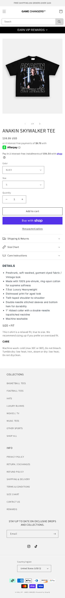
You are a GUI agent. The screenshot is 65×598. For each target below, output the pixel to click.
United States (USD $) (31, 568)
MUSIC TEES (13, 420)
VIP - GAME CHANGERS (27, 592)
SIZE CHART (13, 494)
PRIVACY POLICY (15, 456)
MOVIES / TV (13, 413)
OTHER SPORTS (14, 428)
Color (5, 163)
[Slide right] (40, 123)
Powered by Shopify (43, 592)
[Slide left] (25, 123)
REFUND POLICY (15, 471)
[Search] (59, 22)
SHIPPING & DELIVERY (18, 479)
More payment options (32, 228)
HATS (9, 398)
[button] (4, 11)
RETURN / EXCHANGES (18, 464)
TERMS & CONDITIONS (18, 486)
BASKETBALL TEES (16, 383)
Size (4, 178)
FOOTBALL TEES (15, 390)
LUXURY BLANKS (15, 405)
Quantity (6, 192)
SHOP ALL (12, 435)
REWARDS (12, 509)
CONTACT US (13, 501)
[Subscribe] (54, 534)
